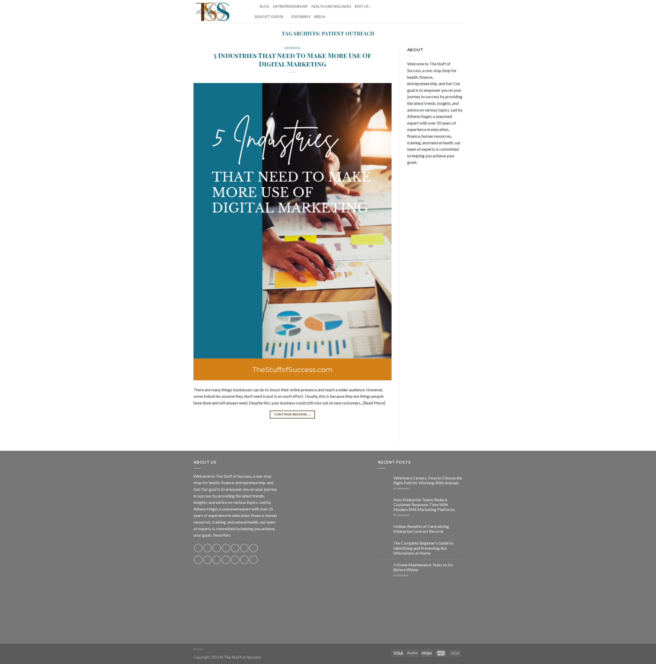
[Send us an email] (439, 11)
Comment (400, 575)
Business (292, 48)
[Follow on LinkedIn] (452, 11)
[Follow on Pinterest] (446, 11)
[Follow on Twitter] (432, 11)
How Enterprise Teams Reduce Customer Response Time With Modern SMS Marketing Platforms (424, 504)
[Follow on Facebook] (412, 11)
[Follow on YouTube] (459, 11)
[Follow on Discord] (253, 548)
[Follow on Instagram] (419, 11)
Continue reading (292, 414)
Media (319, 17)
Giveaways (301, 17)
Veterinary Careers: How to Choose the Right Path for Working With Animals (427, 480)
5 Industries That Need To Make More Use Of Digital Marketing (292, 59)
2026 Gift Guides (268, 17)
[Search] (254, 6)
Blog (264, 6)
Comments (401, 488)
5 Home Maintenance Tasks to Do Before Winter (423, 567)
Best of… (363, 6)
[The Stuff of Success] (219, 11)
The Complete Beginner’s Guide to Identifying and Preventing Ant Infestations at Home (423, 547)
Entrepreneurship (290, 6)
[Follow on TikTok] (426, 11)
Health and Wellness (331, 6)
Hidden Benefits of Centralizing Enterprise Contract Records (421, 529)
